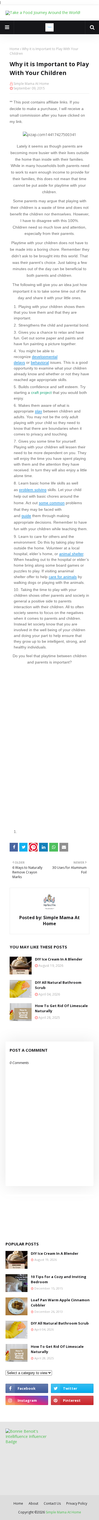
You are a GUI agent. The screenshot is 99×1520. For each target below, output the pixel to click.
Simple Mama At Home (31, 83)
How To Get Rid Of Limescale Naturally (61, 1008)
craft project (42, 392)
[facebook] (27, 1388)
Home (14, 49)
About (33, 1503)
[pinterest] (72, 1400)
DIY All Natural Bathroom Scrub (58, 985)
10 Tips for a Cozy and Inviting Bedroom (58, 1279)
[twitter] (72, 1388)
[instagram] (27, 1400)
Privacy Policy (76, 1503)
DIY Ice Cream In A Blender (58, 959)
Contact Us (52, 1503)
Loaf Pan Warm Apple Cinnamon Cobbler (60, 1302)
